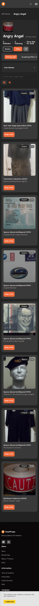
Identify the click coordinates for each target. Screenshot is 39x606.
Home (3, 551)
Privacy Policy (6, 577)
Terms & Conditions (8, 573)
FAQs (3, 584)
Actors (3, 562)
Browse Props (6, 555)
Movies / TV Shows (7, 559)
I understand (9, 602)
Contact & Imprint (7, 580)
